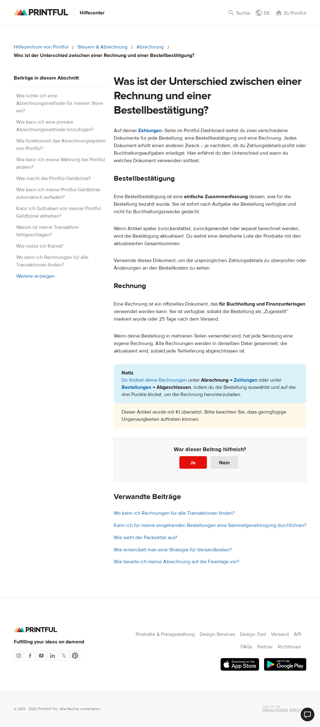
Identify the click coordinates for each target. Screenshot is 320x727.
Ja (193, 463)
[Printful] (41, 12)
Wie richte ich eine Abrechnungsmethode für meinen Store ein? (59, 103)
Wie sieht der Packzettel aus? (145, 537)
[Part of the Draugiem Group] (284, 709)
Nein (224, 463)
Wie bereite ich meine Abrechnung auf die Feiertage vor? (176, 562)
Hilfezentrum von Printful (41, 47)
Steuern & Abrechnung (103, 47)
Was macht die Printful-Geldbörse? (53, 178)
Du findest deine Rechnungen (154, 380)
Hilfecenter (92, 13)
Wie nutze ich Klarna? (39, 246)
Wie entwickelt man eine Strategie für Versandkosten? (173, 550)
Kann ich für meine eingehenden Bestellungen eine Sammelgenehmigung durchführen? (210, 525)
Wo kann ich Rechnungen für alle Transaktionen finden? (174, 513)
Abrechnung (150, 47)
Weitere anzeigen (35, 276)
